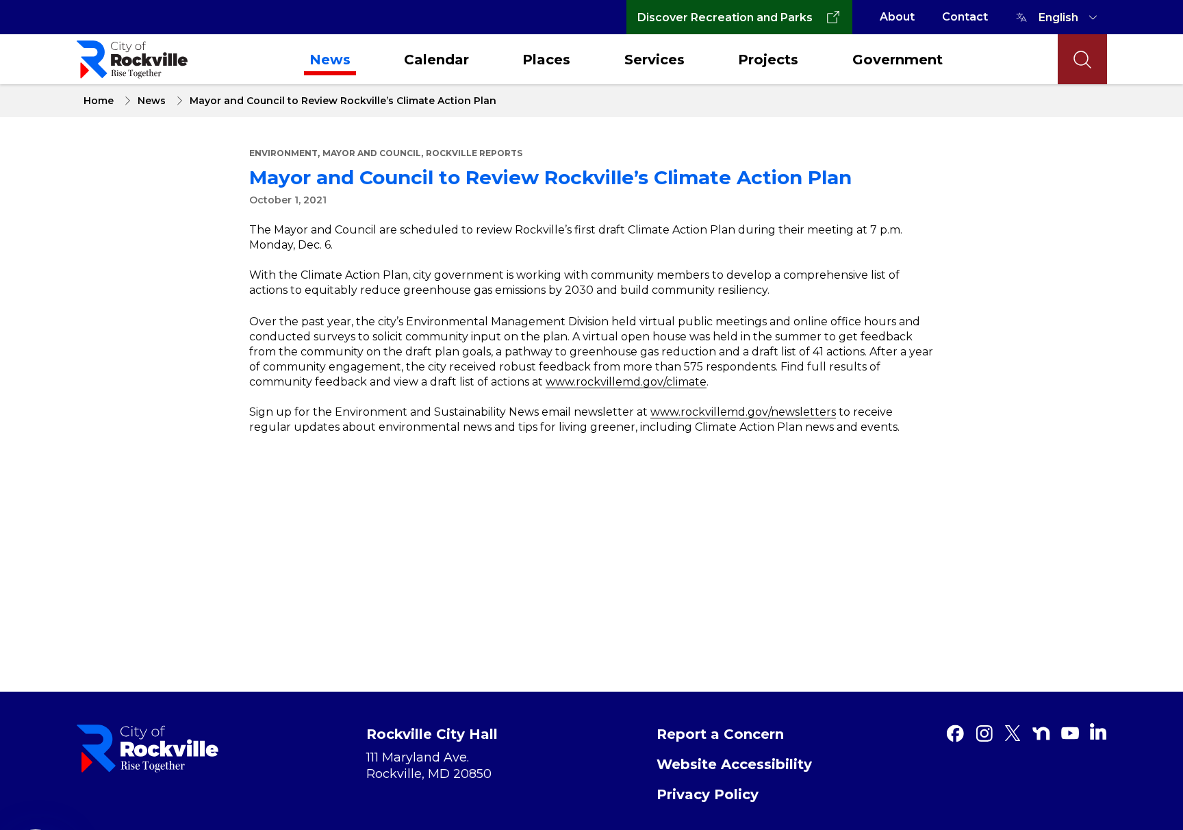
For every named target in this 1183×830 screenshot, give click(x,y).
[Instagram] (984, 733)
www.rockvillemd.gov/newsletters (743, 411)
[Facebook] (955, 733)
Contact (965, 16)
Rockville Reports (474, 153)
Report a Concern (720, 734)
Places (546, 59)
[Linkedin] (1098, 731)
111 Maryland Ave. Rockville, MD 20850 (429, 765)
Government (897, 59)
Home (99, 101)
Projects (768, 59)
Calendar (436, 59)
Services (654, 59)
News (330, 59)
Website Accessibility (734, 764)
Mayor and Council (371, 153)
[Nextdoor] (1041, 733)
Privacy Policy (708, 794)
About (897, 16)
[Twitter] (1012, 733)
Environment (283, 153)
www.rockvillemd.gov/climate (626, 381)
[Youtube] (1070, 733)
